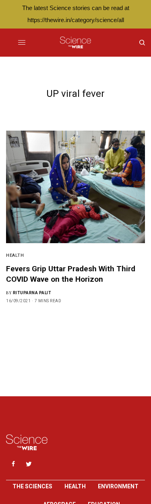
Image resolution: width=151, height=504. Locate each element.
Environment (118, 486)
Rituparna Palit (32, 293)
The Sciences (32, 486)
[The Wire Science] (75, 43)
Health (15, 255)
